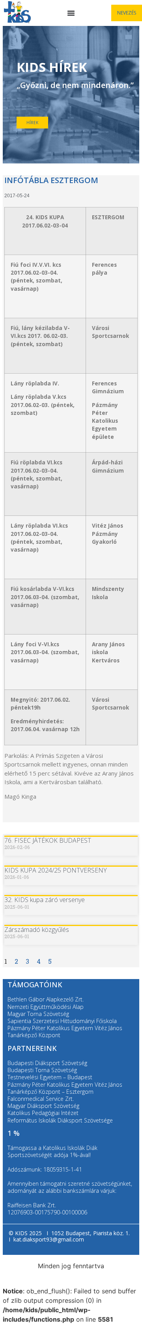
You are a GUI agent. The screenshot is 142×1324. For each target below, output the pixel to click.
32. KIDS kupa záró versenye (44, 899)
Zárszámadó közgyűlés (36, 929)
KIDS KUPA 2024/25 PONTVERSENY (55, 870)
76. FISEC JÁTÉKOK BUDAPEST (47, 840)
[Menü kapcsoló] (71, 13)
